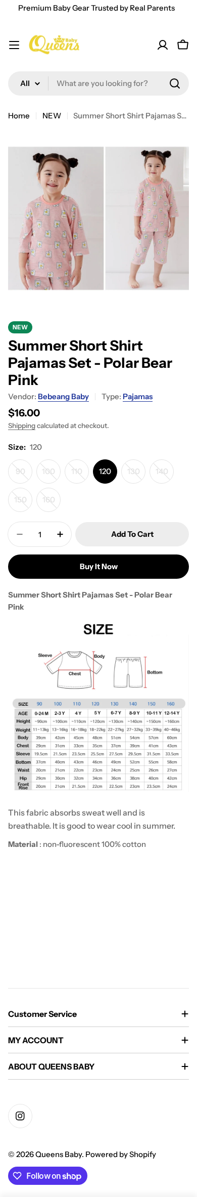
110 (80, 475)
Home (19, 115)
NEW (51, 115)
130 (136, 475)
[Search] (175, 83)
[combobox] (98, 83)
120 (105, 471)
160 (51, 503)
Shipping (21, 425)
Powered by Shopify (120, 1154)
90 (24, 475)
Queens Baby (58, 1154)
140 (165, 475)
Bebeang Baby (63, 396)
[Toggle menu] (14, 45)
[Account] (163, 45)
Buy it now (99, 566)
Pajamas (138, 396)
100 (51, 475)
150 (23, 503)
